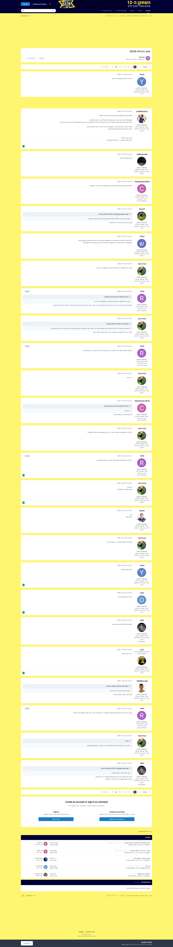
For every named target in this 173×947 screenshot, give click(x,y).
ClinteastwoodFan (142, 182)
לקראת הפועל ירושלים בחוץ (142, 858)
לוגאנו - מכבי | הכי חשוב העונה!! (140, 850)
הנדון (142, 650)
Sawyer (147, 852)
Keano (142, 511)
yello (142, 620)
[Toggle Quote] (129, 214)
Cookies (81, 932)
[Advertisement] (115, 34)
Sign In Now (56, 819)
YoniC (142, 74)
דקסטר (146, 860)
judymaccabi (142, 154)
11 (131, 866)
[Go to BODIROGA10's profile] (141, 118)
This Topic (31, 10)
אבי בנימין (40, 842)
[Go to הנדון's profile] (141, 660)
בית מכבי (128, 59)
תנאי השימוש (125, 944)
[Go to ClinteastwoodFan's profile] (141, 188)
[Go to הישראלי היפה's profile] (46, 859)
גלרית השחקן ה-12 (106, 10)
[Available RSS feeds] (23, 895)
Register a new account (117, 819)
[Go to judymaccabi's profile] (141, 161)
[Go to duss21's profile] (141, 216)
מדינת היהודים (132, 845)
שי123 (142, 236)
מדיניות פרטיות (90, 932)
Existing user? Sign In (40, 4)
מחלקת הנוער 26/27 (143, 874)
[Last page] (112, 67)
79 (110, 843)
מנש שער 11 (39, 866)
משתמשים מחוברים (120, 10)
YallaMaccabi (142, 681)
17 (116, 850)
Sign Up (25, 4)
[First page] (149, 67)
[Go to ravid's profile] (148, 58)
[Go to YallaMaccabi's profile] (141, 688)
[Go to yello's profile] (141, 627)
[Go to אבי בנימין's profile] (46, 844)
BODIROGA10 (142, 111)
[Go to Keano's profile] (141, 517)
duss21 (142, 209)
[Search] (23, 10)
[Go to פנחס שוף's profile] (141, 270)
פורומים (148, 10)
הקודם (145, 67)
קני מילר (147, 866)
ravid (143, 57)
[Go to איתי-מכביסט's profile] (46, 875)
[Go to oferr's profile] (141, 599)
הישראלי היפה (39, 858)
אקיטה (146, 845)
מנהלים (132, 10)
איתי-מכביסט (39, 874)
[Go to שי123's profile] (141, 243)
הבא (116, 67)
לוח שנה (140, 10)
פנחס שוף (142, 264)
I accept (26, 943)
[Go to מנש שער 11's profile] (46, 867)
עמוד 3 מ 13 (104, 67)
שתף (41, 58)
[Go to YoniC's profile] (141, 81)
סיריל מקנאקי (144, 868)
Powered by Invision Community (86, 936)
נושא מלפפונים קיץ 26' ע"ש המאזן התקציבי (137, 843)
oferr (142, 593)
